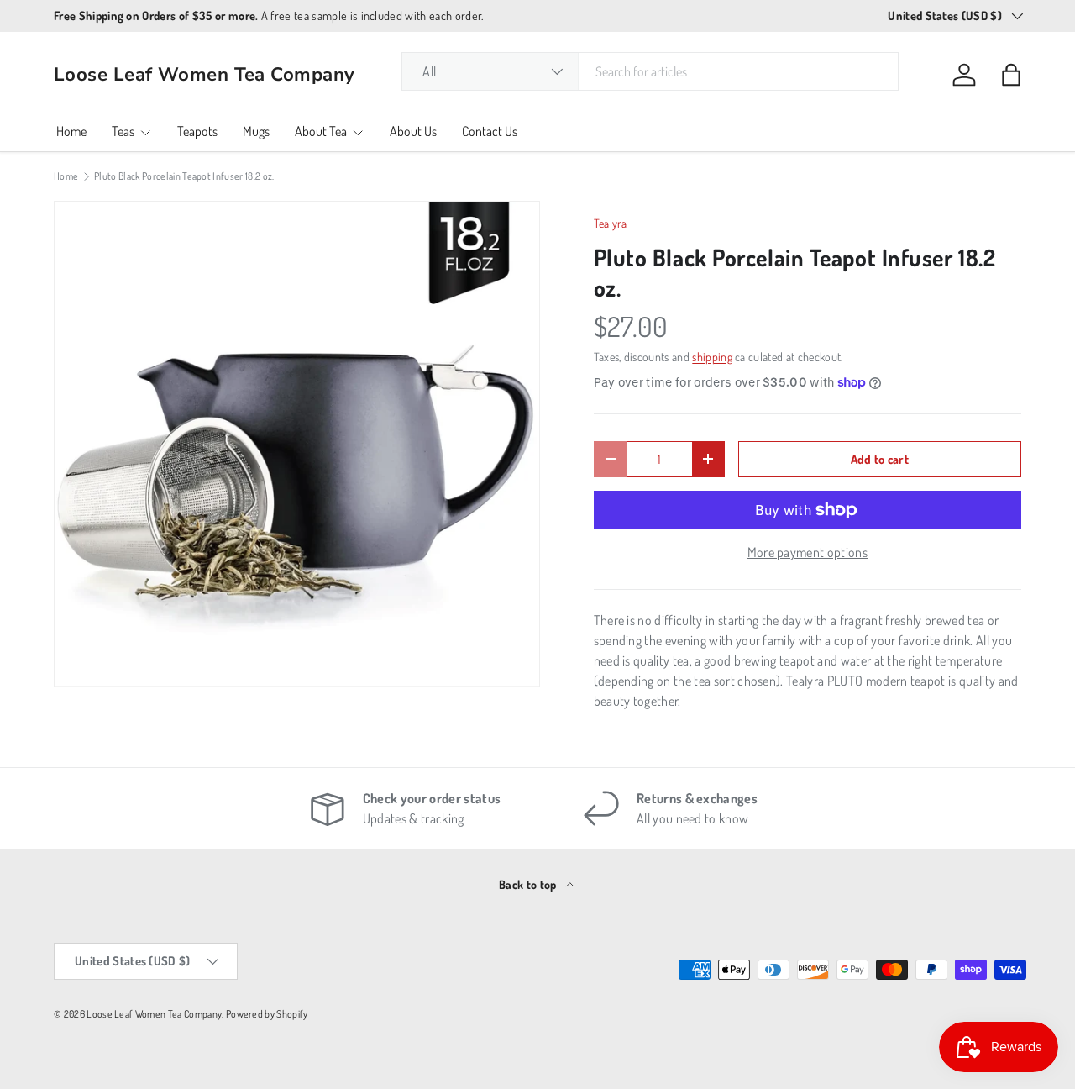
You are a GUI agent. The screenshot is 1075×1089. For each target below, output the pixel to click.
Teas (123, 131)
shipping (712, 357)
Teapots (197, 131)
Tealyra (610, 223)
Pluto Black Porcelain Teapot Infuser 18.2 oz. (184, 176)
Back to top (529, 884)
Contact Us (489, 131)
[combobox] (650, 71)
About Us (413, 131)
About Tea (321, 131)
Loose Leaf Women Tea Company (154, 1013)
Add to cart (880, 458)
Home (71, 131)
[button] (1011, 74)
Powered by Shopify (267, 1013)
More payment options (807, 552)
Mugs (256, 131)
